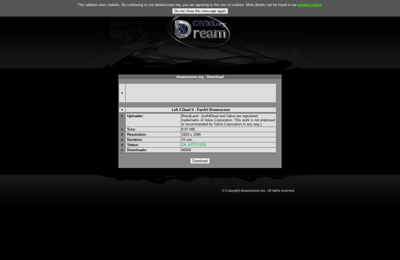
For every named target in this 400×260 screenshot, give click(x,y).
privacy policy (309, 5)
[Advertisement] (200, 93)
